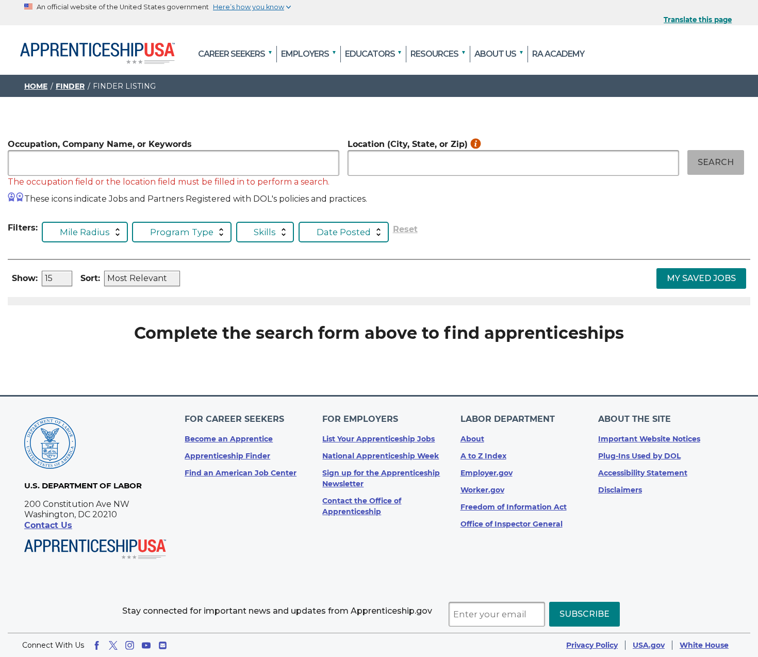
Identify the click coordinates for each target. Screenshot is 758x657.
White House (704, 645)
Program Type (181, 232)
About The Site (634, 419)
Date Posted (344, 232)
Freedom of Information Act (513, 507)
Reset (405, 229)
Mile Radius (85, 232)
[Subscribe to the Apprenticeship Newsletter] (162, 645)
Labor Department (507, 419)
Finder (70, 86)
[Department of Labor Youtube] (146, 645)
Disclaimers (620, 490)
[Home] (97, 54)
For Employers (360, 419)
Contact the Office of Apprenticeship (361, 506)
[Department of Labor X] (113, 645)
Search (716, 162)
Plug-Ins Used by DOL (639, 456)
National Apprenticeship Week (380, 456)
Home (35, 86)
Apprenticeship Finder (227, 456)
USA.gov (649, 645)
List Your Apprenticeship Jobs (378, 439)
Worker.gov (482, 490)
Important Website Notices (649, 439)
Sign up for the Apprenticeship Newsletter (381, 478)
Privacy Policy (592, 645)
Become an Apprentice (229, 439)
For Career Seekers (234, 419)
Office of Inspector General (511, 524)
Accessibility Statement (642, 473)
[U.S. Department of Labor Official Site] (50, 444)
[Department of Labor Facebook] (96, 645)
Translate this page (698, 19)
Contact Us (48, 525)
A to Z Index (483, 456)
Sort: (90, 278)
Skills (265, 232)
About (472, 439)
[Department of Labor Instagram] (129, 645)
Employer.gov (486, 473)
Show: (25, 278)
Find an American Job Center (240, 473)
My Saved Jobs (701, 278)
